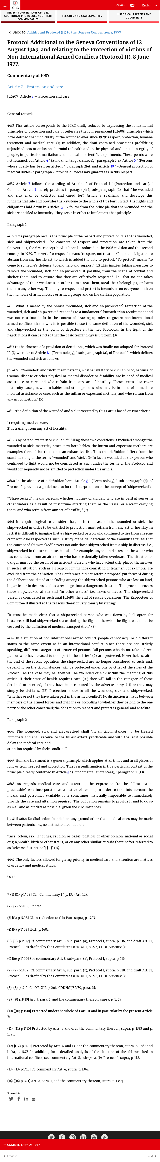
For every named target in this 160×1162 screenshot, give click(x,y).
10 (112, 166)
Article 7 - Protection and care (35, 86)
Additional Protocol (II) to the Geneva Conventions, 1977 (74, 32)
